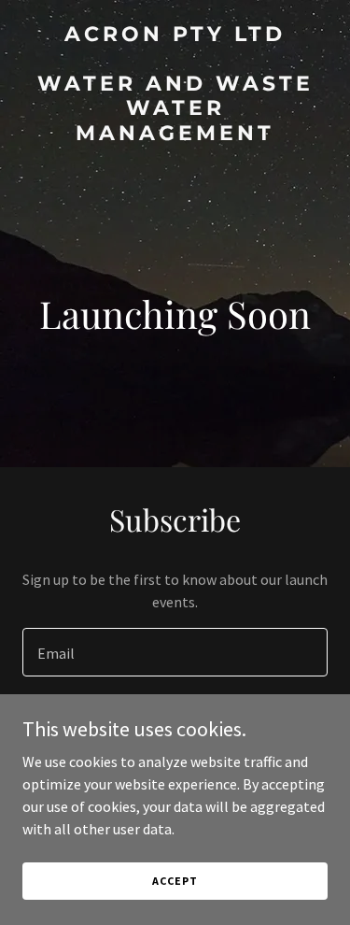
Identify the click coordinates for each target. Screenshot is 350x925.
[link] (175, 134)
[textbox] (175, 652)
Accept (174, 881)
